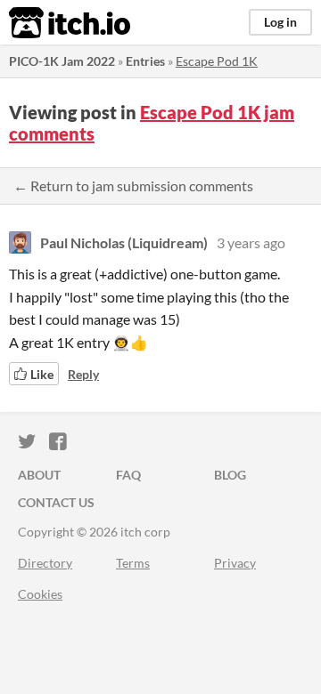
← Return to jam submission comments (133, 185)
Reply (83, 374)
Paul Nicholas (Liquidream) (124, 242)
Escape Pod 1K (217, 61)
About (39, 474)
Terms (133, 562)
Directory (45, 562)
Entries (145, 61)
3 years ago (251, 242)
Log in (280, 21)
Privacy (235, 562)
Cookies (40, 593)
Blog (230, 474)
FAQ (128, 474)
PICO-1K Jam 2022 (62, 61)
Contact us (56, 502)
